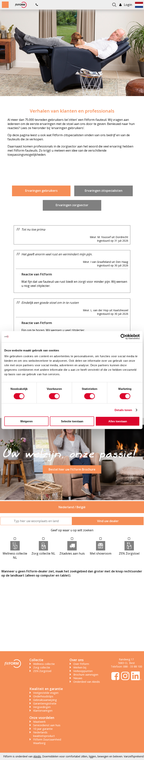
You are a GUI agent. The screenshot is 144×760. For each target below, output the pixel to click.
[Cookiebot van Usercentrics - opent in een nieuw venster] (123, 336)
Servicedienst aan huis (46, 725)
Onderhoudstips (43, 696)
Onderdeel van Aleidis (86, 681)
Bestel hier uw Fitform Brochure (72, 469)
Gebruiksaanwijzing (45, 700)
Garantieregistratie (44, 703)
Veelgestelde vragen (45, 693)
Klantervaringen (42, 710)
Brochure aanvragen (85, 674)
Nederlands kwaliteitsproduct (44, 734)
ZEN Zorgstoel (42, 671)
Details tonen (123, 409)
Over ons (77, 660)
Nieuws (77, 678)
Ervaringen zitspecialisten (103, 191)
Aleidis (37, 756)
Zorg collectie (41, 667)
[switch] (54, 396)
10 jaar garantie (43, 729)
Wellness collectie (44, 664)
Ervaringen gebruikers (41, 191)
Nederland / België (72, 507)
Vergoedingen (42, 707)
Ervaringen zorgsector (72, 205)
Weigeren (26, 421)
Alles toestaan (117, 421)
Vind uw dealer (108, 521)
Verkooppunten (83, 671)
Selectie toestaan (72, 421)
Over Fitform (81, 664)
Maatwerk (39, 721)
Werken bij (79, 667)
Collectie (36, 660)
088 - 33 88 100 (132, 666)
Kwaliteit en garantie (46, 688)
